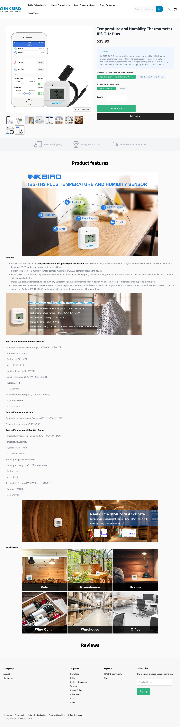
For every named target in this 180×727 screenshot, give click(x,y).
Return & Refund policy (37, 715)
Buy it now (116, 108)
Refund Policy (76, 690)
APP (72, 698)
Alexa (72, 702)
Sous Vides (33, 13)
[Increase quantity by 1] (124, 98)
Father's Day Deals (37, 5)
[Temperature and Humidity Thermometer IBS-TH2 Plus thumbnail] (9, 120)
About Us (7, 674)
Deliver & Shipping (75, 715)
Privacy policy (20, 715)
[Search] (159, 9)
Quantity (100, 97)
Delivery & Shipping (78, 682)
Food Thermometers (84, 5)
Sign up (144, 691)
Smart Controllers (60, 5)
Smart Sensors (107, 5)
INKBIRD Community (113, 674)
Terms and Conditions (57, 715)
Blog (106, 678)
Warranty (74, 686)
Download (74, 674)
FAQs (72, 678)
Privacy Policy (76, 694)
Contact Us (8, 678)
